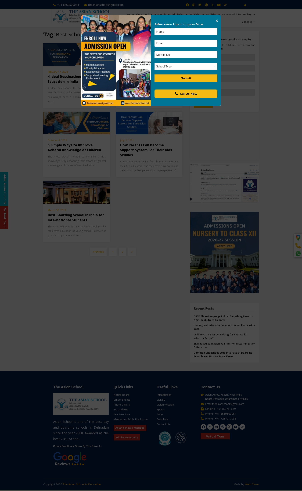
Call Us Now (188, 94)
